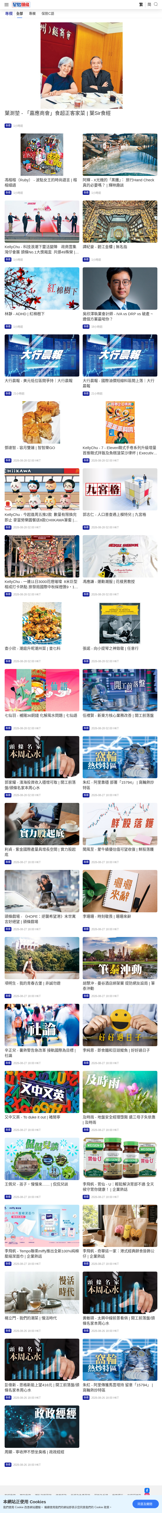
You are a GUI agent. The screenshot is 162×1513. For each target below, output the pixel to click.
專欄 (32, 13)
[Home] (21, 4)
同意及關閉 (145, 1504)
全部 (19, 13)
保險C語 (48, 13)
